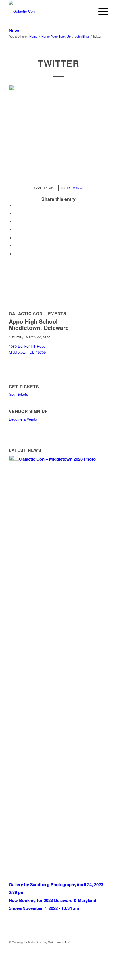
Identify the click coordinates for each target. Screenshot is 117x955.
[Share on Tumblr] (15, 238)
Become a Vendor (23, 419)
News (14, 30)
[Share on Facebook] (15, 205)
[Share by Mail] (15, 254)
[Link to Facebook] (70, 948)
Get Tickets (18, 394)
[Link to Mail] (104, 948)
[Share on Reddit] (15, 245)
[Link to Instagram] (87, 948)
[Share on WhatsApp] (15, 221)
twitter (59, 63)
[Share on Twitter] (15, 213)
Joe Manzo (74, 188)
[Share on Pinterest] (15, 229)
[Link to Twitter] (95, 948)
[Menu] (100, 11)
